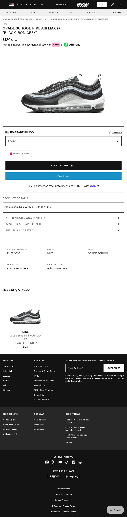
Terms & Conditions (63, 494)
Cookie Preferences (63, 499)
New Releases (40, 419)
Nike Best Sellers (10, 429)
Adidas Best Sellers (11, 434)
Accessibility (39, 385)
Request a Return (41, 399)
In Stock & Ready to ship (23, 224)
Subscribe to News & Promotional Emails (89, 360)
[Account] (113, 5)
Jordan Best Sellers (11, 424)
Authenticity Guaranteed (25, 218)
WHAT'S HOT (12, 12)
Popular (39, 414)
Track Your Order (41, 366)
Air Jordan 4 (39, 429)
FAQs (36, 375)
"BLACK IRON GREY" (25, 343)
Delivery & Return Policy (45, 370)
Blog (33, 4)
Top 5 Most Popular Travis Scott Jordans (76, 436)
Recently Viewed (16, 290)
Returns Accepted (19, 230)
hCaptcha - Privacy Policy (63, 505)
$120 (25, 346)
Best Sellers (10, 414)
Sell (43, 4)
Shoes (39, 19)
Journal (6, 380)
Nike (47, 19)
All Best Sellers (9, 419)
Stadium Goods (10, 19)
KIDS (72, 12)
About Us (8, 360)
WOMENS (53, 12)
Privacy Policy (63, 488)
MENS (34, 12)
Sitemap (6, 389)
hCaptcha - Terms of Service (63, 511)
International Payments (44, 380)
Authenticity (58, 4)
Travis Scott (39, 424)
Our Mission (8, 366)
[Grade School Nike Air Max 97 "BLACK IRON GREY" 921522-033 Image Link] (25, 314)
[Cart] (120, 5)
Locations (7, 375)
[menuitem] (32, 4)
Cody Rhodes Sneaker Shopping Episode (75, 429)
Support (39, 360)
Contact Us (39, 394)
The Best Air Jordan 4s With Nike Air (77, 421)
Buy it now (63, 176)
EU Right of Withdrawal (44, 389)
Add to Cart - (63, 165)
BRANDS (116, 12)
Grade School (27, 19)
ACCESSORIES (93, 12)
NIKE (25, 332)
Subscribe (113, 368)
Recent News (72, 414)
